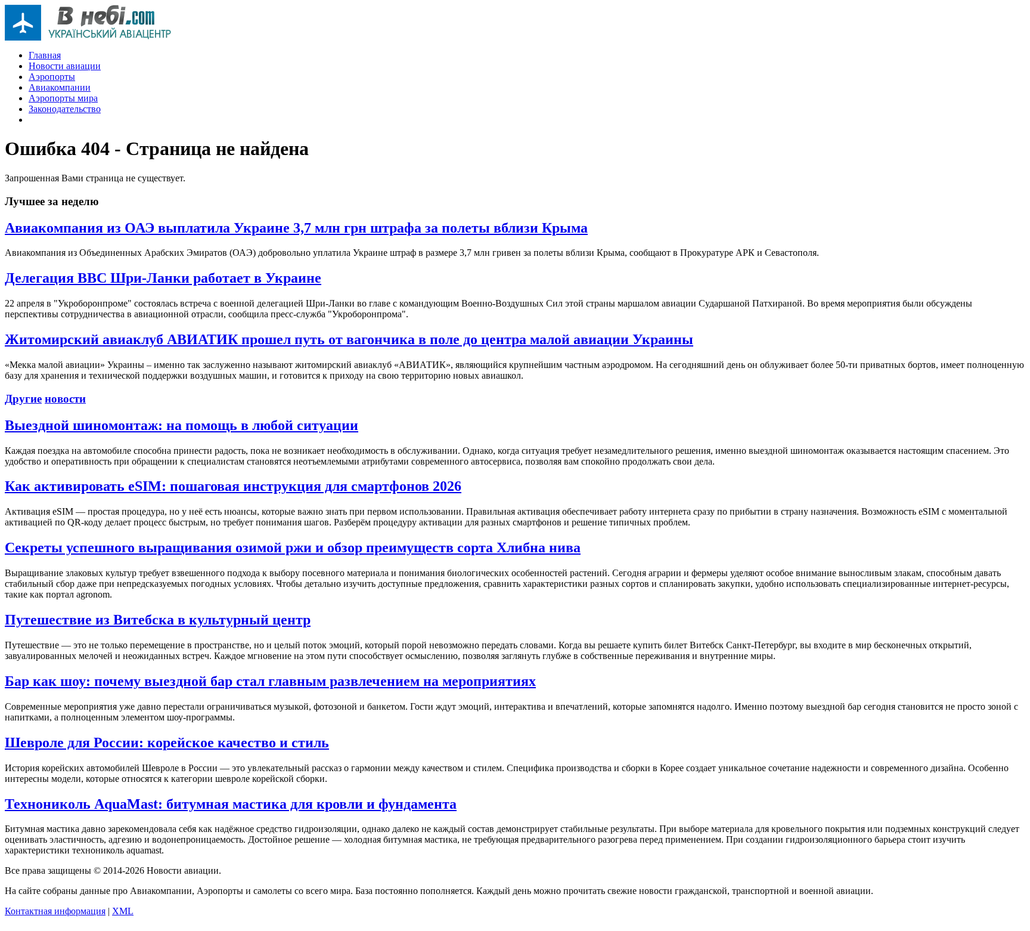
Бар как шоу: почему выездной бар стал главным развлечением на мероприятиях (270, 681)
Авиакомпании (60, 87)
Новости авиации (65, 66)
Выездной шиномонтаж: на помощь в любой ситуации (181, 425)
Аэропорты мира (63, 98)
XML (123, 911)
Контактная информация (55, 911)
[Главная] (88, 37)
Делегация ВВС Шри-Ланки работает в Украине (163, 278)
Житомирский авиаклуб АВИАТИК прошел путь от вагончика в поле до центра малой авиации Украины (349, 339)
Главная (45, 55)
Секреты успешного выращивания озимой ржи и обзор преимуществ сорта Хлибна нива (293, 547)
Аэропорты (52, 77)
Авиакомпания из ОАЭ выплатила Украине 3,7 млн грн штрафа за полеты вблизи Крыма (296, 228)
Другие (23, 398)
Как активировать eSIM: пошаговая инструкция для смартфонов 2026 (233, 486)
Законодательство (65, 109)
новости (65, 398)
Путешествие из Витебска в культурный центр (158, 619)
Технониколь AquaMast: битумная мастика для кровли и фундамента (231, 804)
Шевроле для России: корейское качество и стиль (167, 742)
